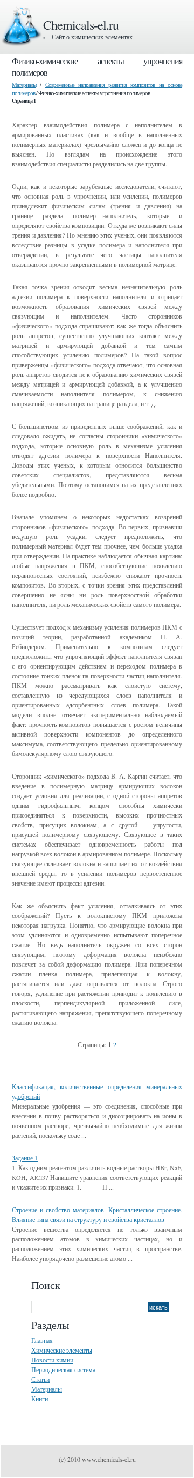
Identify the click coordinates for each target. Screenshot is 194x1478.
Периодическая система (63, 1369)
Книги (39, 1398)
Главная (42, 1340)
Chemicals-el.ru (81, 24)
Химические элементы (61, 1350)
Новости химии (52, 1359)
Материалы (24, 84)
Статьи (40, 1379)
